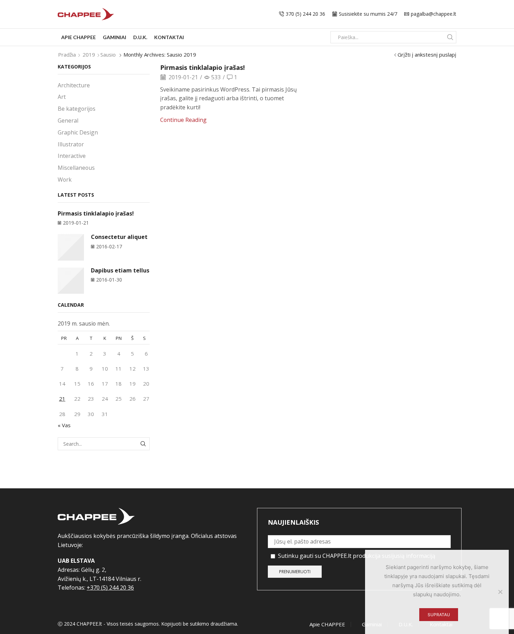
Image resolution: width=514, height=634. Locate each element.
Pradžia (67, 54)
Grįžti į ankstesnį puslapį (427, 54)
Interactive (72, 156)
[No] (500, 591)
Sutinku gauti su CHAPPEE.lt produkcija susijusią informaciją (356, 556)
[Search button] (450, 37)
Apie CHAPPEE (78, 37)
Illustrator (71, 144)
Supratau (439, 614)
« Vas (64, 425)
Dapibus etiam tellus (120, 270)
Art (62, 97)
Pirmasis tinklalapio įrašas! (202, 67)
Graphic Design (78, 132)
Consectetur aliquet (119, 237)
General (68, 120)
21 (62, 398)
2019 (89, 54)
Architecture (74, 85)
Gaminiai (114, 37)
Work (65, 179)
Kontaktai (169, 37)
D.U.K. (140, 37)
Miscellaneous (76, 168)
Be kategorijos (76, 108)
